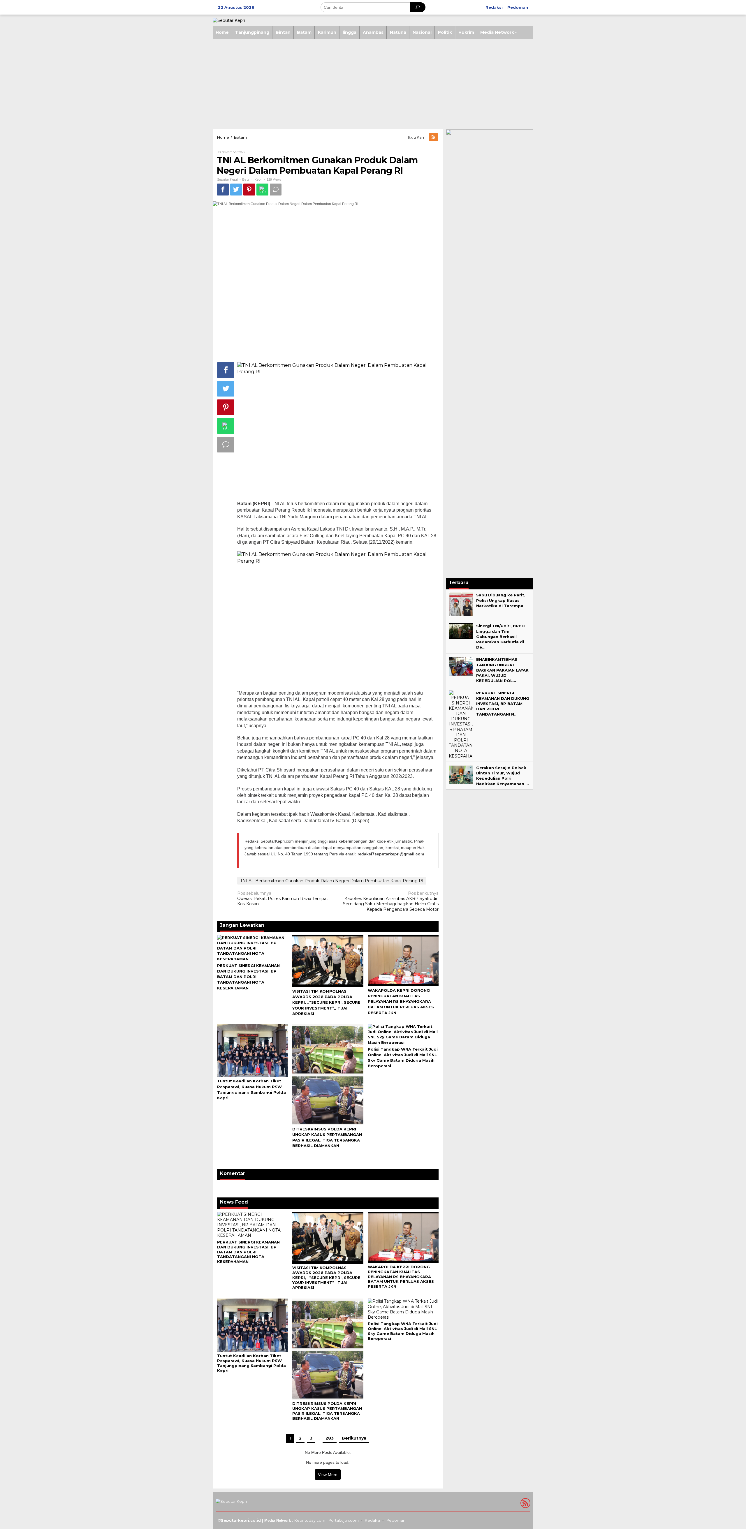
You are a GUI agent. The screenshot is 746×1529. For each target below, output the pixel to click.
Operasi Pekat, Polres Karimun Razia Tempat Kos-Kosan (282, 898)
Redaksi (372, 1520)
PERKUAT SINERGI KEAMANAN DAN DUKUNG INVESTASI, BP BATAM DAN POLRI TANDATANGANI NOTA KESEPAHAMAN (248, 976)
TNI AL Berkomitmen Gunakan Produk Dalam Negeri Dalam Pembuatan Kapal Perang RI (331, 880)
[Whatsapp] (262, 189)
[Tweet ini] (236, 189)
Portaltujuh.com (343, 1520)
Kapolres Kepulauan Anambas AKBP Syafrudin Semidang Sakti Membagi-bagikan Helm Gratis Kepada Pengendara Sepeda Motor (391, 901)
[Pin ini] (249, 189)
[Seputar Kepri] (229, 20)
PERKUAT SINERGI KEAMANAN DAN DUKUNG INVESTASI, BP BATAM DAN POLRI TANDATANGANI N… (502, 703)
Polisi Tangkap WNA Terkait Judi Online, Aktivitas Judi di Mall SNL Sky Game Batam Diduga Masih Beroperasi (403, 1331)
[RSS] (434, 137)
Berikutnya (354, 1438)
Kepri (258, 179)
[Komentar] (275, 189)
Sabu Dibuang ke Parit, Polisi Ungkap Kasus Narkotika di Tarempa (500, 600)
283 (330, 1438)
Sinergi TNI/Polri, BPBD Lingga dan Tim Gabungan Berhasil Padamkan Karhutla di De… (500, 636)
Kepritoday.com (309, 1520)
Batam (247, 179)
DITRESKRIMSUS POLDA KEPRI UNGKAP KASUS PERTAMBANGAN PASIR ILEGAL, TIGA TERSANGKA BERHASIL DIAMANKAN (327, 1411)
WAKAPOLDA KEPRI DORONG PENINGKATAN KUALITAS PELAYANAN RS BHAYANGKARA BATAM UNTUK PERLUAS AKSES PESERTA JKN (401, 1001)
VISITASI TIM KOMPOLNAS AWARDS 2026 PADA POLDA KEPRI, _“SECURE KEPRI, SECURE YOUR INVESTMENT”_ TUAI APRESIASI (326, 1002)
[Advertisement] (373, 83)
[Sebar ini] (223, 189)
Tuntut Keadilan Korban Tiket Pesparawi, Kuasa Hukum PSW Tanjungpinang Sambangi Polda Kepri (251, 1363)
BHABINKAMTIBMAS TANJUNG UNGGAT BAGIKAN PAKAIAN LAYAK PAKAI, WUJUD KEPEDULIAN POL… (502, 670)
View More (327, 1474)
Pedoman (395, 1520)
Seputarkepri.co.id (241, 1520)
